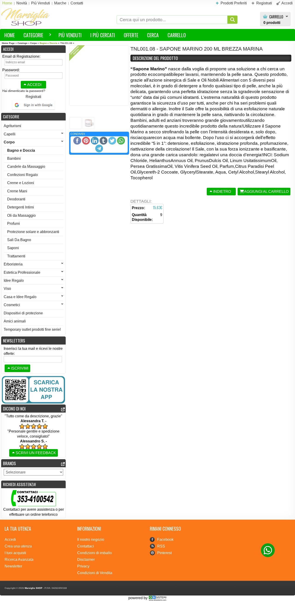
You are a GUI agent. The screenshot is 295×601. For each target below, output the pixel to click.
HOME (9, 35)
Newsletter (13, 566)
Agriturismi (12, 126)
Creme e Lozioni (20, 183)
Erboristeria (13, 264)
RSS (161, 546)
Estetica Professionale (22, 272)
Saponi (13, 248)
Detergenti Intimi (20, 207)
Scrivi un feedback (36, 453)
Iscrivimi (19, 368)
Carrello (276, 17)
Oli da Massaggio (21, 215)
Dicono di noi (14, 408)
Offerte (131, 35)
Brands (9, 463)
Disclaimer (86, 559)
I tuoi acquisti (15, 553)
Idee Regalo (14, 280)
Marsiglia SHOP (33, 588)
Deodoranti (16, 199)
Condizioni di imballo (94, 553)
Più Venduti (70, 35)
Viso (7, 289)
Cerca (153, 35)
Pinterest (164, 553)
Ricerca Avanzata (19, 559)
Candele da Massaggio (26, 166)
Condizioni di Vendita (94, 573)
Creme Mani (17, 191)
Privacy (83, 566)
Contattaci (85, 546)
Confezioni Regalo (22, 175)
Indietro (222, 192)
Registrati (33, 97)
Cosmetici (12, 305)
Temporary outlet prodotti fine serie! (32, 329)
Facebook (165, 539)
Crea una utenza (18, 546)
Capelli (9, 134)
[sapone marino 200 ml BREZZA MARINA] (99, 75)
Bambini (14, 158)
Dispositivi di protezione (23, 313)
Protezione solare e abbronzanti (33, 232)
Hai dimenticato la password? (23, 91)
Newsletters (14, 340)
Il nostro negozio (90, 539)
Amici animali (15, 321)
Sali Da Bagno (19, 240)
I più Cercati (102, 35)
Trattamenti (16, 256)
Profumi (13, 223)
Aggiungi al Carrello (266, 192)
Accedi (34, 85)
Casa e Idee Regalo (20, 297)
